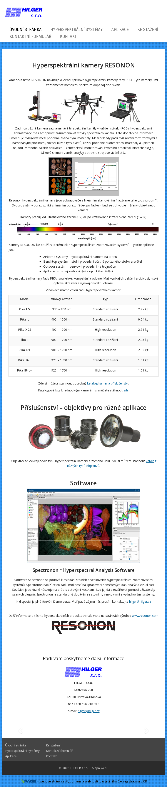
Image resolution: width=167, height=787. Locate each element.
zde (126, 390)
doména (76, 781)
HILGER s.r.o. (79, 768)
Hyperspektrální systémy (76, 29)
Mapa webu (100, 768)
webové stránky (51, 781)
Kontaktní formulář (30, 36)
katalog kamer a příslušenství (107, 383)
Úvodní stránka (26, 29)
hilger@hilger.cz (140, 601)
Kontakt (68, 36)
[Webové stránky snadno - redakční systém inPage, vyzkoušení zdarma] (28, 781)
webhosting (93, 781)
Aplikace (120, 29)
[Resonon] (83, 627)
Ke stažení (147, 29)
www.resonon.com (145, 616)
